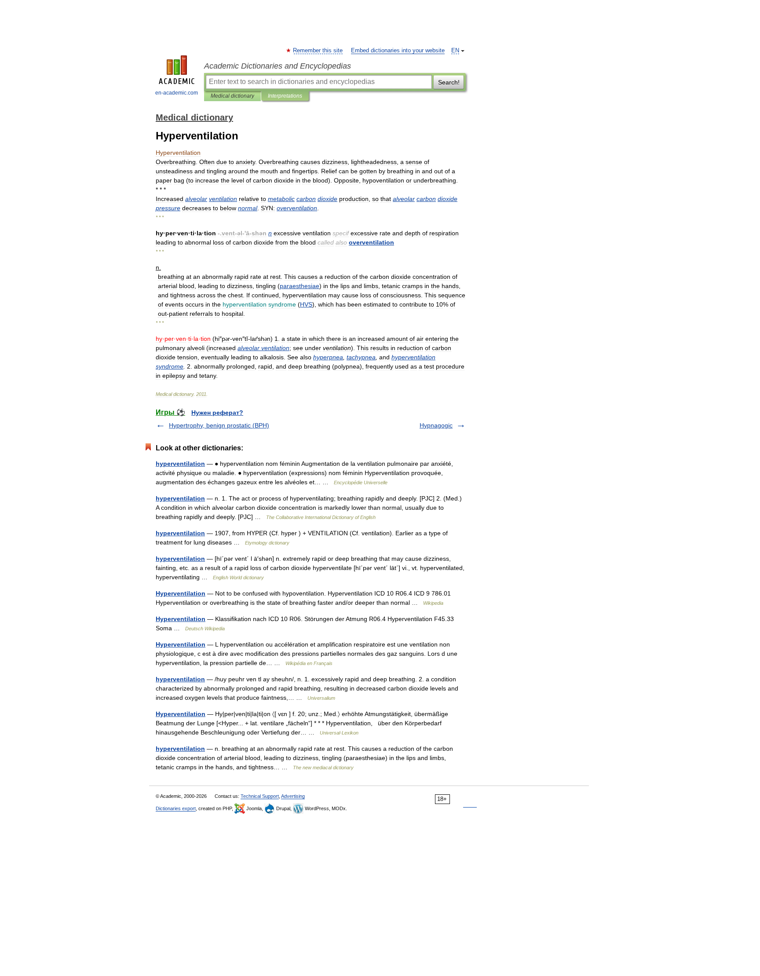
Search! (449, 82)
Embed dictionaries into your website (398, 51)
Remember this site (318, 51)
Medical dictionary (232, 96)
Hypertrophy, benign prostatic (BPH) (219, 425)
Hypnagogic (436, 425)
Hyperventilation (180, 593)
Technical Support (260, 796)
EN (455, 51)
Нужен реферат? (217, 412)
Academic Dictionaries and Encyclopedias (277, 66)
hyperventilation (180, 463)
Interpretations (285, 96)
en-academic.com (176, 93)
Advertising (293, 796)
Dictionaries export (176, 808)
